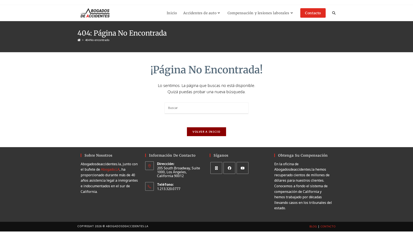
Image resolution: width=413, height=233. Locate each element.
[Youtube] (242, 168)
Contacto (328, 226)
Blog (313, 226)
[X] (216, 168)
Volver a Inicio (206, 132)
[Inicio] (79, 40)
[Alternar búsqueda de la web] (334, 13)
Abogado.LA (110, 169)
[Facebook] (229, 168)
